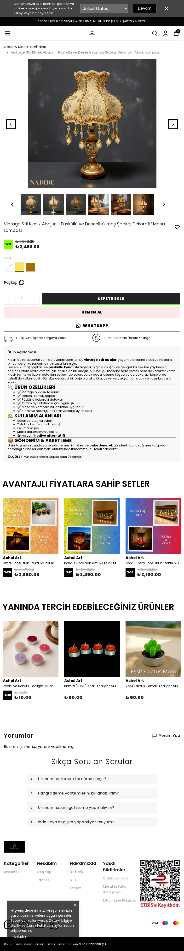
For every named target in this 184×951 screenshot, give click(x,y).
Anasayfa (12, 871)
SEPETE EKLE (111, 298)
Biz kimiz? (78, 871)
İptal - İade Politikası (119, 900)
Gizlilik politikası (115, 878)
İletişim (76, 888)
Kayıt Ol (43, 880)
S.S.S (73, 880)
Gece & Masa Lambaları (25, 46)
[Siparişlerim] (165, 33)
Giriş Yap (44, 871)
